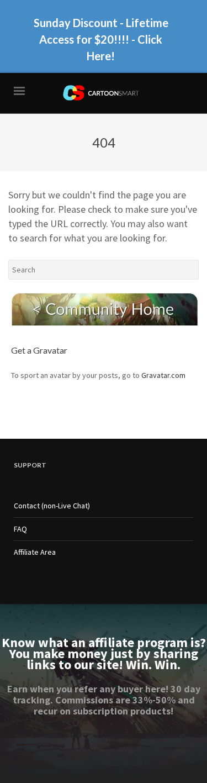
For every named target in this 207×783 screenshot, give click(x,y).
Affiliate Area (35, 552)
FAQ (20, 529)
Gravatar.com (163, 375)
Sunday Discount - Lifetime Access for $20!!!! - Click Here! (101, 39)
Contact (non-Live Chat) (52, 506)
